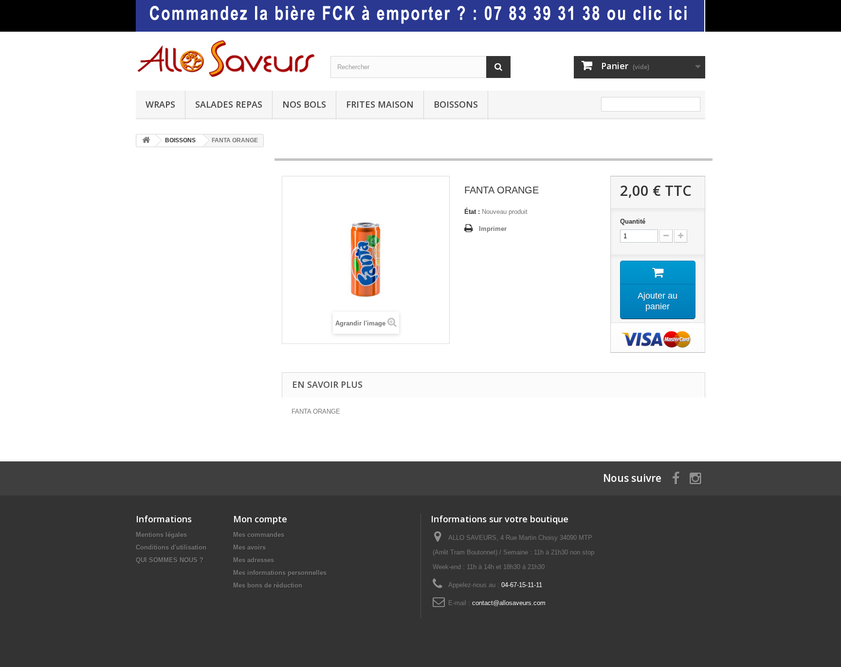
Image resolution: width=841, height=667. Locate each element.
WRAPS (160, 104)
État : (472, 211)
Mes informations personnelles (280, 572)
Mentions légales (161, 534)
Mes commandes (258, 534)
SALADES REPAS (228, 104)
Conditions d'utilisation (171, 547)
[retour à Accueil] (146, 140)
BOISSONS (456, 104)
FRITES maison (380, 104)
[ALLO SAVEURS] (226, 58)
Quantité (632, 221)
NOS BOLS (304, 104)
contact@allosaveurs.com (509, 603)
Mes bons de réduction (267, 585)
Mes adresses (253, 560)
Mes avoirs (249, 547)
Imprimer (493, 228)
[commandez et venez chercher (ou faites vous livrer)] (420, 16)
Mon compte (260, 519)
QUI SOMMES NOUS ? (169, 560)
